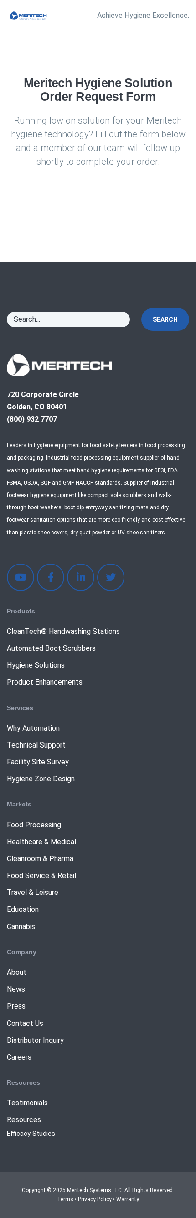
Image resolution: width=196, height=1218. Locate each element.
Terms (65, 1199)
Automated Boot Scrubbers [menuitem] (51, 648)
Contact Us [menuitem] (25, 1023)
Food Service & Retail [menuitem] (41, 875)
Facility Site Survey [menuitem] (38, 762)
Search (165, 319)
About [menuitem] (16, 972)
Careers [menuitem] (19, 1057)
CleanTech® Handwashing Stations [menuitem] (63, 631)
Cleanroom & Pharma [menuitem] (40, 858)
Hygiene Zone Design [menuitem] (41, 778)
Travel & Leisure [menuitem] (32, 892)
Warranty (127, 1199)
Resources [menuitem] (24, 1119)
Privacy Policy (95, 1199)
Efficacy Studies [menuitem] (31, 1134)
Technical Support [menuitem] (36, 745)
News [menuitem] (16, 989)
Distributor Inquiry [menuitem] (35, 1040)
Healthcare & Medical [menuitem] (41, 841)
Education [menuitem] (23, 909)
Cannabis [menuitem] (21, 926)
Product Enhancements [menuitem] (45, 682)
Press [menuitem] (16, 1006)
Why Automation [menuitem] (33, 728)
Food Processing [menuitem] (34, 825)
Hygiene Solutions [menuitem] (36, 665)
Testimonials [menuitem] (27, 1102)
